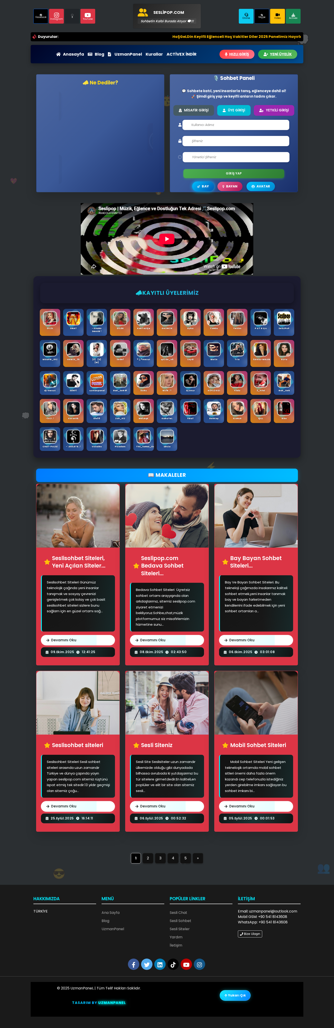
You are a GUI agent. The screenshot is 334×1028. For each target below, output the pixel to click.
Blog (99, 54)
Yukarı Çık (236, 995)
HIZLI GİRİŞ (239, 54)
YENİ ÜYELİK (281, 54)
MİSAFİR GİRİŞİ (196, 110)
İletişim (176, 945)
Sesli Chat (178, 912)
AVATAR (263, 186)
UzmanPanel (128, 54)
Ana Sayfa (111, 912)
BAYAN (231, 186)
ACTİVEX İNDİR (182, 54)
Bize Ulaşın (251, 934)
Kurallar (154, 54)
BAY (205, 186)
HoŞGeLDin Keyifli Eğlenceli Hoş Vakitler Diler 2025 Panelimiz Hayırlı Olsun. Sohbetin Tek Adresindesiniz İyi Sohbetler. (220, 36)
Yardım (176, 937)
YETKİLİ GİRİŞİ (277, 110)
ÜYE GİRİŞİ (236, 110)
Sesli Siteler (180, 929)
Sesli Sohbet (180, 920)
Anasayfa (73, 54)
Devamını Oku (63, 640)
